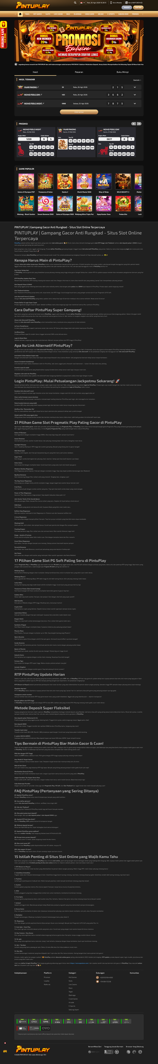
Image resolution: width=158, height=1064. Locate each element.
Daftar (138, 7)
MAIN (28, 181)
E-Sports (111, 14)
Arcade (101, 14)
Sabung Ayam (123, 14)
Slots (48, 14)
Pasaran (79, 72)
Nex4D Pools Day (32, 94)
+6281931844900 (106, 977)
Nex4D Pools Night (33, 103)
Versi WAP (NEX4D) (135, 3)
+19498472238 (105, 981)
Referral (47, 984)
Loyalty (46, 981)
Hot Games (37, 14)
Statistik (136, 80)
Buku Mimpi (123, 72)
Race (68, 14)
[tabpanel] (79, 41)
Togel (27, 14)
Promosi (135, 14)
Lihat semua (79, 112)
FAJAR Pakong (30, 87)
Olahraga (77, 14)
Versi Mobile (117, 3)
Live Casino (58, 14)
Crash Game (89, 14)
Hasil (35, 72)
